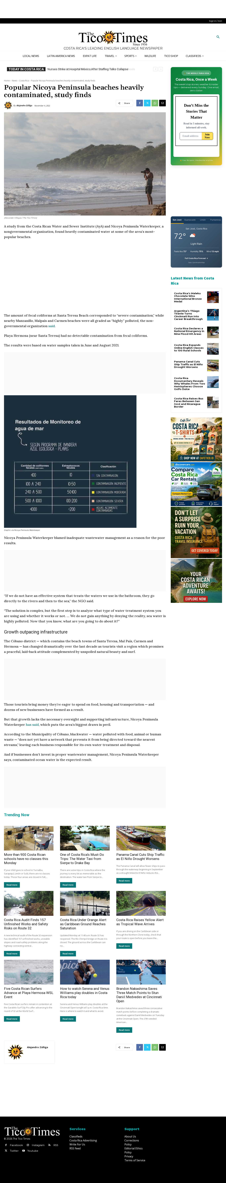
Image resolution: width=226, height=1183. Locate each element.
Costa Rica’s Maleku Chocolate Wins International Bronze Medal (188, 297)
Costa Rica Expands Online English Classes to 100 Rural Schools (90, 69)
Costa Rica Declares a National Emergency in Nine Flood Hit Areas (189, 331)
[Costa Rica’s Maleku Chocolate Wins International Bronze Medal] (213, 297)
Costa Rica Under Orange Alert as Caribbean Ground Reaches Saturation (83, 924)
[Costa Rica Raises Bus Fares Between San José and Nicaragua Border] (213, 402)
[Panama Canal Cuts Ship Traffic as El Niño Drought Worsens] (141, 838)
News (14, 80)
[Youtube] (23, 1151)
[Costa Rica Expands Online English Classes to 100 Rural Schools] (213, 349)
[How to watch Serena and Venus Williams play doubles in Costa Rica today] (85, 972)
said (51, 326)
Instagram (38, 1145)
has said (32, 724)
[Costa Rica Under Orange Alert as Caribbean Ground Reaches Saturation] (85, 903)
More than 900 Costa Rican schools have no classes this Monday (26, 859)
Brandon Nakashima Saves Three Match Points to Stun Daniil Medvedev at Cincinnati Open (139, 995)
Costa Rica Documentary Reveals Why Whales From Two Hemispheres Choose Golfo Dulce (189, 384)
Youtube (32, 1150)
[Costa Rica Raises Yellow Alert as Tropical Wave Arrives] (141, 903)
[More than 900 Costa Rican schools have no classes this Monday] (28, 838)
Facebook (16, 1145)
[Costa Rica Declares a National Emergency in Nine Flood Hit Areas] (213, 332)
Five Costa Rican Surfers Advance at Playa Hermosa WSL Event (28, 993)
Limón (203, 220)
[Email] (162, 103)
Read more (11, 885)
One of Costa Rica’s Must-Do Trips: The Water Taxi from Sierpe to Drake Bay (82, 859)
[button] (218, 37)
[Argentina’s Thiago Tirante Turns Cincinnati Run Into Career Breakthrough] (213, 315)
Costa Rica (24, 80)
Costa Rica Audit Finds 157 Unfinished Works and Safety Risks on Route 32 (26, 924)
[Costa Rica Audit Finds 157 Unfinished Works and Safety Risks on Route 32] (28, 903)
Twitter (14, 1150)
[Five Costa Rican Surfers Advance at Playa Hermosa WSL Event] (28, 972)
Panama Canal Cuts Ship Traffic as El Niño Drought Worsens (140, 857)
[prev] (155, 69)
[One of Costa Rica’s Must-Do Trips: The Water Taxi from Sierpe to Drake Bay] (85, 838)
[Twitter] (147, 103)
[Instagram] (28, 1145)
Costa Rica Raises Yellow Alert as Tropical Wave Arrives (140, 922)
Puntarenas (215, 220)
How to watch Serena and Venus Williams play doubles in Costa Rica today (84, 993)
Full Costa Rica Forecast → (196, 258)
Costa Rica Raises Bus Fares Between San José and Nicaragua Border (188, 402)
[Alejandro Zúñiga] (8, 105)
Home (7, 80)
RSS (55, 1145)
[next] (161, 69)
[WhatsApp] (155, 103)
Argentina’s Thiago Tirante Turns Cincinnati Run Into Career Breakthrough (188, 315)
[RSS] (49, 1145)
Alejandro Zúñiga (24, 105)
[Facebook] (139, 103)
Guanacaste (190, 220)
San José (177, 220)
